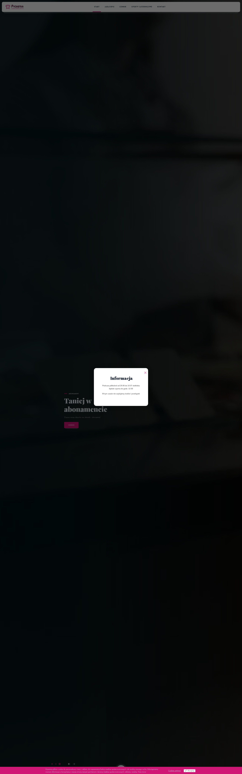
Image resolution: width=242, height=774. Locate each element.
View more (142, 772)
